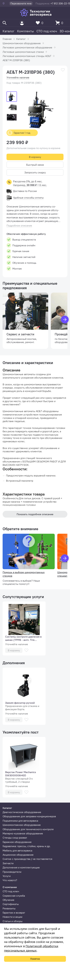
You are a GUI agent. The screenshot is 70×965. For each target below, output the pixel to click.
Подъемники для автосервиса (20, 820)
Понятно (35, 958)
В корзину (35, 157)
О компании (10, 887)
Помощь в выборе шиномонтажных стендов (24, 574)
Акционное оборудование (18, 854)
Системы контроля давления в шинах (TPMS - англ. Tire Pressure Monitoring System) (23, 638)
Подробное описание (19, 225)
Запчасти (8, 863)
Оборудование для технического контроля (28, 829)
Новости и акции (12, 916)
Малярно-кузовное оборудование (23, 833)
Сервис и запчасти (20, 334)
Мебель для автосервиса (17, 850)
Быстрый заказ (35, 164)
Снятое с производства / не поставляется (27, 858)
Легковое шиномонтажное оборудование (27, 47)
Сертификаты (11, 904)
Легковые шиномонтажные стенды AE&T (27, 56)
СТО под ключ (46, 31)
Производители (12, 871)
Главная (7, 38)
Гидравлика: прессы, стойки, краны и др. (26, 846)
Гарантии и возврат (14, 912)
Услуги (7, 876)
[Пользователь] (22, 22)
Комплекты (25, 31)
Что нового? (10, 880)
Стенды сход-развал (15, 837)
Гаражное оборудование (17, 842)
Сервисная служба (14, 895)
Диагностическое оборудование (22, 812)
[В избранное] (63, 70)
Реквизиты (9, 908)
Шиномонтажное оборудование (22, 43)
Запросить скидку (35, 172)
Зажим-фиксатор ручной (20, 702)
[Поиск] (5, 22)
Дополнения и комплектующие (21, 867)
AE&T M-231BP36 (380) (16, 60)
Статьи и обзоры (12, 921)
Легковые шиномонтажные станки (23, 51)
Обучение (8, 899)
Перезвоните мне (21, 3)
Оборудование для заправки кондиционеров (29, 816)
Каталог (8, 31)
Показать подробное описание (35, 514)
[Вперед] (65, 319)
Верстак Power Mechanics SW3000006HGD (20, 773)
